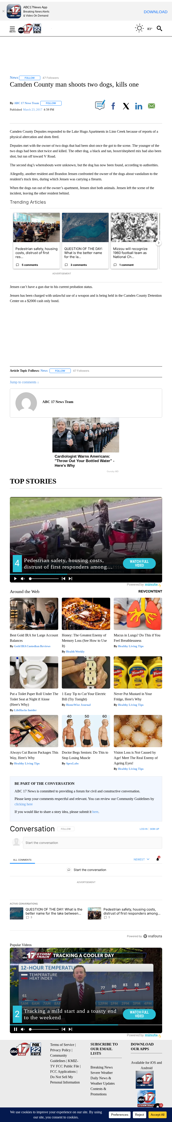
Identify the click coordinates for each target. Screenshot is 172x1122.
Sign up (154, 829)
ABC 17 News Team (26, 103)
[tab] (22, 859)
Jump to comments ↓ (24, 382)
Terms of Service (62, 1045)
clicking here (24, 804)
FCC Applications (63, 1071)
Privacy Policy (60, 1050)
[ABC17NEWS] (34, 28)
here (95, 812)
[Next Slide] (158, 243)
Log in (144, 829)
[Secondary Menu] (16, 28)
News (44, 370)
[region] (86, 882)
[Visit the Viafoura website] (152, 936)
